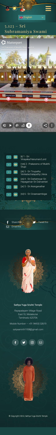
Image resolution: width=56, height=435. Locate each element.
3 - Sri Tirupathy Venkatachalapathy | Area (34, 173)
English (27, 17)
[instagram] (32, 342)
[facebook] (15, 342)
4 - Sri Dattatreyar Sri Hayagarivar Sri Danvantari (34, 180)
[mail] (40, 342)
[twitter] (23, 342)
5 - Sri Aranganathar (33, 186)
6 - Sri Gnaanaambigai (34, 194)
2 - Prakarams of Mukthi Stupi (35, 165)
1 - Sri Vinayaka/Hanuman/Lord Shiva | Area (33, 159)
